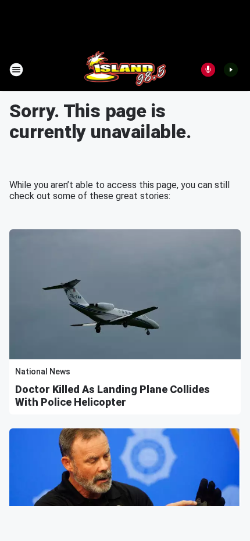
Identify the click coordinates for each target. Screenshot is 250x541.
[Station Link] (125, 69)
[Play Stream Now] (231, 70)
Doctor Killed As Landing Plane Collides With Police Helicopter (112, 395)
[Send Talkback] (208, 70)
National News (42, 371)
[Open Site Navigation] (16, 70)
